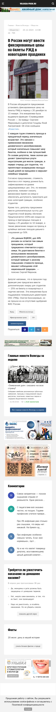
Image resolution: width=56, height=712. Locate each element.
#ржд (12, 312)
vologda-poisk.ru (28, 3)
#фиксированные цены (18, 317)
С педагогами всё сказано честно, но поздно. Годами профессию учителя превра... (31, 510)
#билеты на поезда (26, 312)
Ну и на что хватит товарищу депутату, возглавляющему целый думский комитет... (31, 551)
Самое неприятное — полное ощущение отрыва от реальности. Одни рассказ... (31, 496)
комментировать (17, 323)
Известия (13, 129)
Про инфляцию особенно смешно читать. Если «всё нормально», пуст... (30, 537)
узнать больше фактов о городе (28, 646)
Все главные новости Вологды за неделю (28, 410)
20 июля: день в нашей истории (24, 637)
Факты (12, 630)
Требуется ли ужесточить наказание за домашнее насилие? (25, 574)
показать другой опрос (28, 614)
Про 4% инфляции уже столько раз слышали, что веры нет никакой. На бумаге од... (32, 524)
